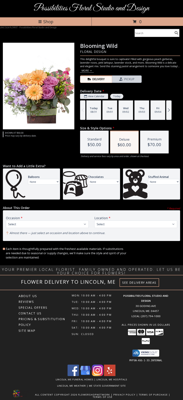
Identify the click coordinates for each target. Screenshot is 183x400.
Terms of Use (103, 397)
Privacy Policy (124, 394)
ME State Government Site (107, 385)
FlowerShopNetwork (94, 394)
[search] (176, 33)
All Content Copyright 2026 (56, 394)
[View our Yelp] (109, 375)
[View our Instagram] (97, 375)
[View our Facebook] (73, 375)
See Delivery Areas (139, 282)
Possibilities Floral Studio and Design (91, 8)
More (85, 70)
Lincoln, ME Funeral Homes (75, 379)
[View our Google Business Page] (85, 375)
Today (116, 96)
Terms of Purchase (153, 394)
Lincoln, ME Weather (71, 385)
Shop (48, 21)
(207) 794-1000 (150, 316)
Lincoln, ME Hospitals (112, 379)
